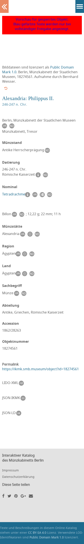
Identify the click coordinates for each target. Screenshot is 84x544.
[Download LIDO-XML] (22, 383)
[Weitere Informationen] (28, 194)
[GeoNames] (31, 234)
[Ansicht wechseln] (5, 88)
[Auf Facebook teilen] (3, 496)
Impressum (10, 470)
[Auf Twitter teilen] (9, 496)
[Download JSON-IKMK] (24, 398)
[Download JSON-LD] (20, 413)
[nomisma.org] (5, 126)
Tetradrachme (13, 194)
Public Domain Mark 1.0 (47, 537)
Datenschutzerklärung (18, 477)
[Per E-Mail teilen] (31, 496)
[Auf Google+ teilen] (23, 496)
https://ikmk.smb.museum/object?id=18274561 (40, 369)
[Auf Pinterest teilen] (16, 496)
